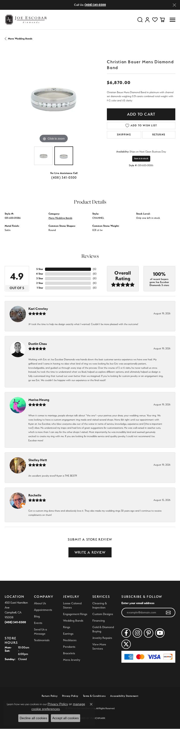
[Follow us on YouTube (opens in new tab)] (160, 633)
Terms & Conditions (94, 695)
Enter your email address (137, 603)
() (94, 269)
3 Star (39, 278)
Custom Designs (102, 614)
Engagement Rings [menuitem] (75, 614)
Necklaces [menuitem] (69, 640)
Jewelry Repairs (102, 638)
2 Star (39, 283)
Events (38, 623)
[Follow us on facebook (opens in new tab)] (126, 633)
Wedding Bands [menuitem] (73, 620)
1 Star (40, 287)
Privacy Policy (70, 695)
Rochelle (34, 495)
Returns (158, 134)
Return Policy (49, 695)
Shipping (124, 134)
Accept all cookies (65, 718)
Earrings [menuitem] (68, 633)
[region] (53, 95)
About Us (40, 603)
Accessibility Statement (124, 695)
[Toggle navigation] (172, 19)
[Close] (174, 5)
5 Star (39, 269)
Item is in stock (141, 158)
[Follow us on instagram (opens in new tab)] (137, 633)
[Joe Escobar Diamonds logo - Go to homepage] (25, 19)
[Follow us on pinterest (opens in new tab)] (148, 633)
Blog (37, 616)
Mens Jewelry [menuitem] (71, 660)
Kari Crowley (38, 309)
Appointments (43, 610)
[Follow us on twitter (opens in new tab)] (126, 644)
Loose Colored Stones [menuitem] (72, 605)
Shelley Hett (37, 460)
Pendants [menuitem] (69, 646)
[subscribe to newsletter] (168, 612)
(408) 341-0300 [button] (95, 5)
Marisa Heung (38, 400)
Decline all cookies (33, 718)
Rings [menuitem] (66, 627)
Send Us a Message (40, 631)
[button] (139, 19)
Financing (98, 620)
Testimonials (41, 640)
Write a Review (90, 552)
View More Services (99, 646)
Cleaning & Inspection (99, 605)
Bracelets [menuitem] (69, 653)
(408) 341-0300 (64, 177)
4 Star (39, 273)
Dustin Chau (37, 344)
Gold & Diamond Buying (103, 629)
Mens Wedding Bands (20, 38)
